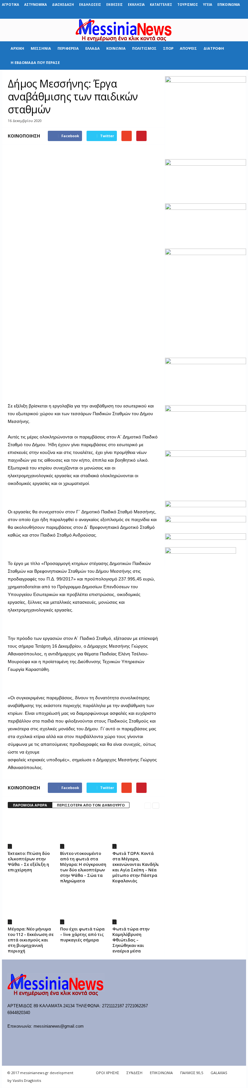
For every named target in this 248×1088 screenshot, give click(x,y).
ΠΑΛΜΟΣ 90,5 (191, 1072)
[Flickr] (201, 14)
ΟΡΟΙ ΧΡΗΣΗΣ (107, 1072)
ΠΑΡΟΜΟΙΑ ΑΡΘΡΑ (30, 805)
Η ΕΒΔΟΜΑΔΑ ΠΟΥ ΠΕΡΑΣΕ (35, 62)
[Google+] (211, 14)
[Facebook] (191, 14)
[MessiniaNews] (124, 30)
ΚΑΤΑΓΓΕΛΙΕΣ (161, 4)
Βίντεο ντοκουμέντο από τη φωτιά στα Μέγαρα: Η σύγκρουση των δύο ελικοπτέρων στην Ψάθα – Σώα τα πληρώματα (83, 867)
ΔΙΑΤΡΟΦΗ (213, 48)
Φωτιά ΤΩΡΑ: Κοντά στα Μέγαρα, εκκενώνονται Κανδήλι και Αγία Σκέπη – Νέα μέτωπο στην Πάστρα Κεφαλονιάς (135, 867)
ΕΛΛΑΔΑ (92, 48)
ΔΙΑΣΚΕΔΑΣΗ (63, 4)
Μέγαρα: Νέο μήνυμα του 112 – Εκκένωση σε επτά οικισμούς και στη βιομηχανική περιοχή (31, 940)
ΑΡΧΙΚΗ (17, 48)
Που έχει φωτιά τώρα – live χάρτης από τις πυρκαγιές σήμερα (82, 934)
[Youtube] (241, 14)
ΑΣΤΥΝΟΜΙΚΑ (35, 4)
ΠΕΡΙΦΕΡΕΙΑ (68, 48)
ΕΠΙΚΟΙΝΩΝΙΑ (228, 4)
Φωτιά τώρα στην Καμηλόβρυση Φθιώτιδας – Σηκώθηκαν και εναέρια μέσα (131, 940)
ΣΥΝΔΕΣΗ (134, 1072)
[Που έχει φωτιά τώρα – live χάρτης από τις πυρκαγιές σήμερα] (83, 906)
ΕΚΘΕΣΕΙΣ (114, 4)
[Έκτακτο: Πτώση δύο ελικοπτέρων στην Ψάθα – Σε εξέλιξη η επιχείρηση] (31, 831)
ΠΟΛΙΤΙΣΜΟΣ (144, 48)
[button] (236, 55)
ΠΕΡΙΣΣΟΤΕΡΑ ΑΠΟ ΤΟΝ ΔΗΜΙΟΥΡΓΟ (91, 805)
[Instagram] (221, 14)
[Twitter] (231, 14)
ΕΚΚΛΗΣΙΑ (136, 4)
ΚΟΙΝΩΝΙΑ (116, 48)
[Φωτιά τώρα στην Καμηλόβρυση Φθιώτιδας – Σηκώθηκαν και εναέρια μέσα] (135, 906)
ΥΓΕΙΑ (207, 4)
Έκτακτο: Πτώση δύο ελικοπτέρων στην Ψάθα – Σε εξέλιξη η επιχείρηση (29, 861)
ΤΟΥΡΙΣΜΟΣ (187, 4)
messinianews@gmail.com (59, 1026)
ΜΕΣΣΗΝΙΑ (41, 48)
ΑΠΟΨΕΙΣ (188, 48)
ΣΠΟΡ (168, 48)
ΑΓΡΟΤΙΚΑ (10, 4)
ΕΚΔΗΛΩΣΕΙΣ (90, 4)
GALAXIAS (219, 1072)
